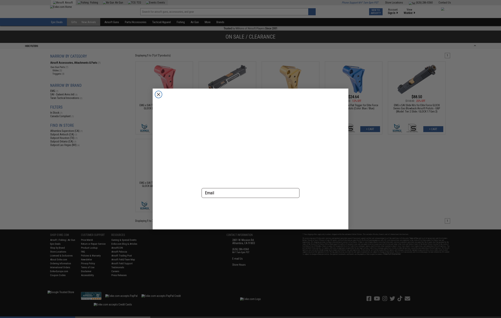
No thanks (250, 225)
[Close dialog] (158, 94)
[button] (250, 210)
